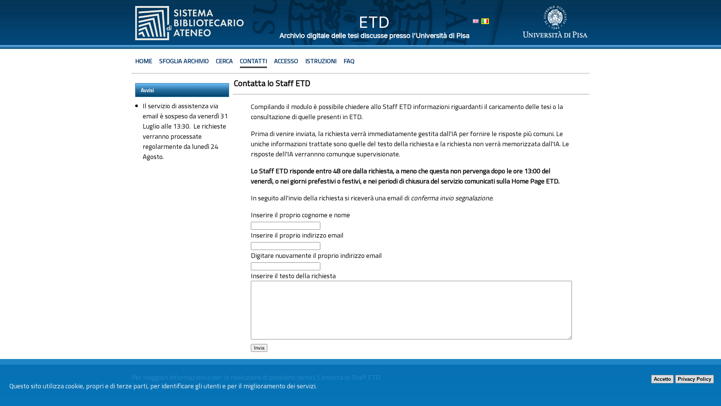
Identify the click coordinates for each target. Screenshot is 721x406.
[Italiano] (485, 21)
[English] (476, 21)
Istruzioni (320, 60)
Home (143, 60)
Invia (259, 348)
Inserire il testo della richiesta (293, 276)
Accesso (286, 60)
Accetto (662, 379)
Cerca (224, 60)
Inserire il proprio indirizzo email (297, 235)
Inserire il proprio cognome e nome (300, 215)
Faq (349, 60)
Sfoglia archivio (184, 60)
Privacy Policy (694, 379)
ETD (374, 22)
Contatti (253, 60)
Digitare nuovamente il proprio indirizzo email (316, 255)
